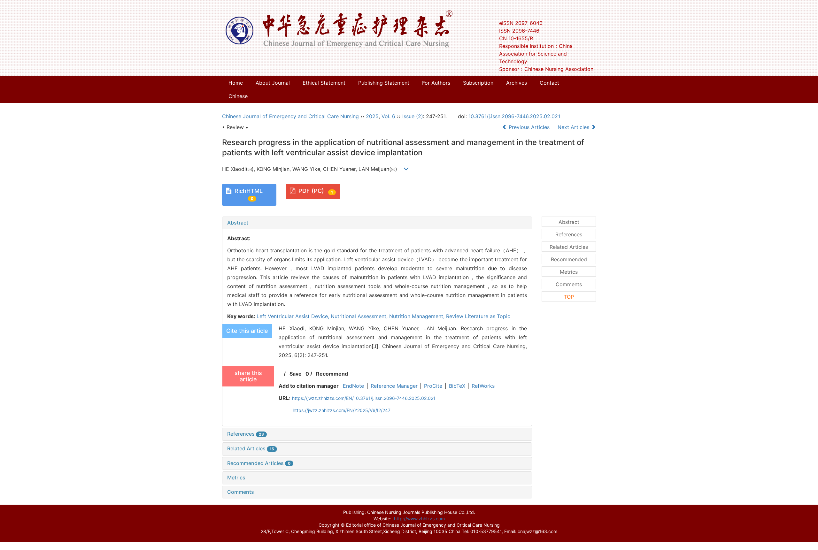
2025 (372, 116)
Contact (549, 83)
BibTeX (457, 386)
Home (235, 83)
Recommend (332, 373)
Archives (516, 83)
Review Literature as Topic (478, 316)
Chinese (238, 96)
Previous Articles (529, 127)
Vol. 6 (388, 116)
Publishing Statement (383, 83)
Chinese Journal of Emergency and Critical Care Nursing (290, 116)
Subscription (478, 83)
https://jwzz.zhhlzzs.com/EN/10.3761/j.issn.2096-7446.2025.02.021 (364, 398)
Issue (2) (412, 116)
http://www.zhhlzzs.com (419, 518)
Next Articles (574, 127)
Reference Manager (394, 386)
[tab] (377, 223)
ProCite (433, 386)
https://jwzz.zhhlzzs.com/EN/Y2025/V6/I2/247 (341, 410)
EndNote (353, 386)
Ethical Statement (324, 83)
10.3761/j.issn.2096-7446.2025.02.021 (514, 116)
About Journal (273, 83)
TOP (569, 297)
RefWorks (483, 386)
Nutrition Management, (417, 316)
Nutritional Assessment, (360, 316)
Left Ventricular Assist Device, (294, 316)
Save (295, 373)
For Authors (436, 83)
